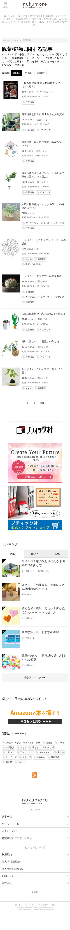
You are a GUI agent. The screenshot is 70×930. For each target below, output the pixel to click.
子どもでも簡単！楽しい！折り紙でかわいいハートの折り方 (43, 610)
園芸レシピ (42, 119)
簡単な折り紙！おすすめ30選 (41, 632)
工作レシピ (27, 594)
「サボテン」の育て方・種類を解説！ (43, 276)
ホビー (39, 248)
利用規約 (7, 854)
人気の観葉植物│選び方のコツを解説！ (44, 313)
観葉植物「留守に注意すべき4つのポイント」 (44, 143)
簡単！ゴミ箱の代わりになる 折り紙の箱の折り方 (44, 563)
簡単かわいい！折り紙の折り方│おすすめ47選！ (44, 657)
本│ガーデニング (44, 91)
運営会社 (7, 883)
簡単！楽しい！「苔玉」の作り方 (40, 341)
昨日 (12, 553)
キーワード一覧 (10, 823)
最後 (42, 403)
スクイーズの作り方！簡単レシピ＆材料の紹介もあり (43, 587)
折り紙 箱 (43, 570)
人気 (57, 553)
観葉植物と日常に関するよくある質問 (43, 114)
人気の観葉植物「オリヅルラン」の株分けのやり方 (43, 206)
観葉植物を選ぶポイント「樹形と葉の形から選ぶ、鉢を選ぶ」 (43, 175)
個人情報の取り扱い (13, 868)
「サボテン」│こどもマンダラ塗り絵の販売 (44, 241)
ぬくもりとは (9, 830)
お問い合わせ (9, 875)
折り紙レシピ (28, 570)
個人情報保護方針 (12, 861)
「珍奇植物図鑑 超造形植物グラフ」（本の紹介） (42, 84)
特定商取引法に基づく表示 (17, 838)
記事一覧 (7, 816)
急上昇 (35, 553)
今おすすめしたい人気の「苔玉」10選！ (42, 371)
